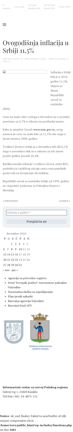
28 (8, 265)
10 (20, 249)
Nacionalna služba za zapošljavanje (30, 292)
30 (16, 265)
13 (4, 254)
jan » (15, 270)
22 (12, 260)
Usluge (19, 7)
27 (4, 265)
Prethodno (11, 201)
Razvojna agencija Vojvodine (26, 301)
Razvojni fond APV (20, 305)
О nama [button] (6, 7)
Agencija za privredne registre (27, 278)
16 (16, 254)
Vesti (6, 61)
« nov (6, 270)
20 (4, 260)
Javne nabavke (34, 7)
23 (16, 260)
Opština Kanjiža (49, 7)
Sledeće (63, 201)
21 (8, 260)
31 (20, 265)
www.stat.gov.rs (44, 129)
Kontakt (65, 7)
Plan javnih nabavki (20, 296)
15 (12, 254)
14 (8, 254)
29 (12, 265)
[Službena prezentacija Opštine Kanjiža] (39, 331)
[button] (4, 25)
